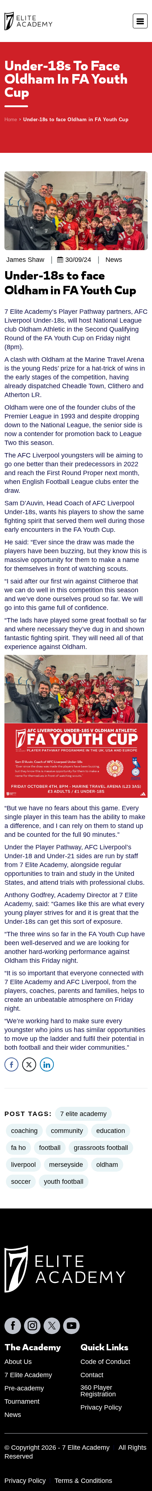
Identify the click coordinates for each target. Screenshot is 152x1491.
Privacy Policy (101, 1407)
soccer (21, 1181)
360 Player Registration (98, 1390)
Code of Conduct (105, 1361)
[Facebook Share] (11, 1064)
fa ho (18, 1147)
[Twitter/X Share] (29, 1064)
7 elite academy (83, 1114)
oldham (107, 1164)
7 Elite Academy (28, 1374)
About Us (18, 1361)
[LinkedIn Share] (47, 1064)
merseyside (66, 1164)
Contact (91, 1374)
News (12, 1414)
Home (10, 119)
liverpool (23, 1164)
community (67, 1130)
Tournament (21, 1401)
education (110, 1130)
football (50, 1147)
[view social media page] (12, 1325)
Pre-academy (24, 1388)
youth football (63, 1181)
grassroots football (101, 1147)
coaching (24, 1130)
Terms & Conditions (83, 1480)
